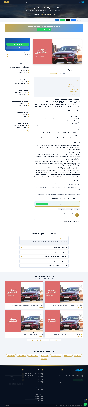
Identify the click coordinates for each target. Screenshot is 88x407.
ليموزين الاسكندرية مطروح (23, 72)
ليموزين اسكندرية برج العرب (23, 77)
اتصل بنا (11, 2)
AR (4, 2)
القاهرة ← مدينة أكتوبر (22, 355)
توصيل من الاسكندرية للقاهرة (23, 88)
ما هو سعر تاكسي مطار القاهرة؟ (60, 247)
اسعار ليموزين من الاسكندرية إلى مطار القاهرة (20, 101)
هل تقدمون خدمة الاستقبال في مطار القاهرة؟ (57, 261)
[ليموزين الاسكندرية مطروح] (24, 292)
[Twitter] (18, 384)
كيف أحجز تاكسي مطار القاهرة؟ (60, 238)
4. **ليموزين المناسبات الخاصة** (72, 88)
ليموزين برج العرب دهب (29, 377)
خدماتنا (30, 2)
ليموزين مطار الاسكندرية (24, 81)
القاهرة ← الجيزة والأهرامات (56, 355)
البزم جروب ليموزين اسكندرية (23, 123)
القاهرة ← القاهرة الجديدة (33, 355)
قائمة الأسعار (60, 378)
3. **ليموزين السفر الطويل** (72, 86)
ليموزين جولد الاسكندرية (24, 79)
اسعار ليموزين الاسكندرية (23, 94)
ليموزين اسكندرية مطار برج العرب (22, 74)
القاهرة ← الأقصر (44, 358)
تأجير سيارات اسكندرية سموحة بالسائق (21, 92)
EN (7, 2)
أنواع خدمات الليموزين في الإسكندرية (71, 81)
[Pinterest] (13, 384)
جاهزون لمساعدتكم (73, 94)
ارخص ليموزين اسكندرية (24, 118)
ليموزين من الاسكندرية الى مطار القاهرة (21, 125)
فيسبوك (73, 20)
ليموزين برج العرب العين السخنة (39, 382)
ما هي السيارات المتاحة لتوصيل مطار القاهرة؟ (58, 265)
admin (56, 405)
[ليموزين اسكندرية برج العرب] (24, 321)
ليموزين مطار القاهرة (70, 209)
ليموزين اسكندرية (46, 14)
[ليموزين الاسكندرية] (64, 292)
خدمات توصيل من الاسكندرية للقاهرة (21, 83)
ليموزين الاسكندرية (24, 70)
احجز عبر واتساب (17, 44)
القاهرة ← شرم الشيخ (68, 355)
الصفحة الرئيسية (52, 14)
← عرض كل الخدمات (39, 385)
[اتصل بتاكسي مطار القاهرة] (85, 400)
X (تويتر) (67, 20)
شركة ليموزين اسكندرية (24, 116)
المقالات (34, 2)
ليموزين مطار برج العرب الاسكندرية (22, 112)
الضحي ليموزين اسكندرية (23, 105)
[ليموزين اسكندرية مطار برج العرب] (64, 321)
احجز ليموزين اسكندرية (55, 340)
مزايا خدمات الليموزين (74, 89)
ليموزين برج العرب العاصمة (40, 377)
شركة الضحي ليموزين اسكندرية (22, 110)
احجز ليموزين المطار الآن (43, 29)
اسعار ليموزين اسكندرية (24, 103)
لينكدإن (56, 20)
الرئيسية (61, 373)
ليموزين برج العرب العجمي (38, 379)
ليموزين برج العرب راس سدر (29, 379)
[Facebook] (15, 384)
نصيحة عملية (75, 93)
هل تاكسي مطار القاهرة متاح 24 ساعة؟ (59, 252)
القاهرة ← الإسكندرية (11, 355)
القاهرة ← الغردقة (77, 355)
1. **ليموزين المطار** (73, 82)
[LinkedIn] (22, 384)
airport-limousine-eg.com (69, 405)
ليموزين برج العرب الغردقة (29, 373)
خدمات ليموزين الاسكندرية (23, 85)
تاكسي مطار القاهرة (68, 222)
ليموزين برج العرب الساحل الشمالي (39, 374)
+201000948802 (18, 373)
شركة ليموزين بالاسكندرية (23, 90)
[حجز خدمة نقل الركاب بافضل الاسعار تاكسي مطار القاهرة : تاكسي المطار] (73, 370)
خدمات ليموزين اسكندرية (24, 121)
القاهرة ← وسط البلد (44, 355)
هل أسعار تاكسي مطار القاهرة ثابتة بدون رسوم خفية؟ (56, 256)
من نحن (15, 2)
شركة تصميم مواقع (8, 405)
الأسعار (19, 2)
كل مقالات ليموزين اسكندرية (22, 131)
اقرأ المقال (79, 307)
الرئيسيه (38, 2)
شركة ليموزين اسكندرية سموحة (22, 127)
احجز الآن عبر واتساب (41, 204)
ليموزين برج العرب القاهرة (29, 375)
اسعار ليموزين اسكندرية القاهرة (22, 96)
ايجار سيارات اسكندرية (24, 99)
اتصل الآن (17, 48)
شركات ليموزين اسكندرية (23, 107)
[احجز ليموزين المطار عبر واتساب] (85, 404)
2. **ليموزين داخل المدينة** (72, 84)
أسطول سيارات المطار (62, 209)
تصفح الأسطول (45, 340)
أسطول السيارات (25, 2)
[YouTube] (10, 384)
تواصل (6, 54)
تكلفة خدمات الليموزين (73, 91)
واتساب (62, 20)
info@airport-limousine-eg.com (15, 376)
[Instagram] (20, 384)
